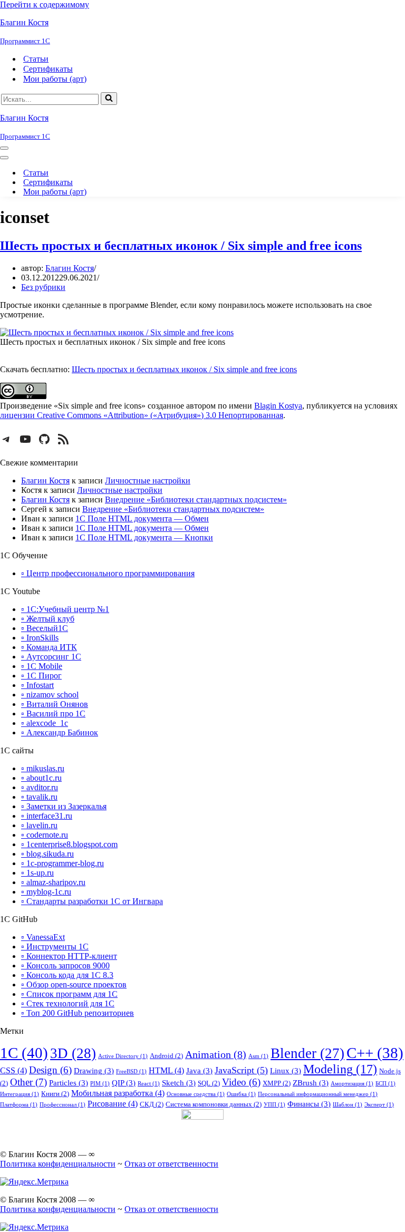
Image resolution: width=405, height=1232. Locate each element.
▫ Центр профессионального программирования (108, 573)
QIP (124, 1083)
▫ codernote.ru (44, 834)
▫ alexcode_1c (44, 723)
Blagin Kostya (278, 405)
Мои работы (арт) (54, 78)
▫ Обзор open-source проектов (74, 984)
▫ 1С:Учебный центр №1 (65, 609)
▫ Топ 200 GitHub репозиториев (77, 1012)
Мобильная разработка (118, 1093)
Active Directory (123, 1056)
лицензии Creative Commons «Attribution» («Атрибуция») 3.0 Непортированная (141, 415)
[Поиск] (109, 98)
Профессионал (62, 1105)
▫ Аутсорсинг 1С (51, 656)
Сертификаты (48, 68)
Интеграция (19, 1094)
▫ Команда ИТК (49, 647)
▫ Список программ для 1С (69, 994)
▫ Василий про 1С (53, 713)
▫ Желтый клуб (47, 618)
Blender (307, 1053)
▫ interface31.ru (46, 815)
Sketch (179, 1083)
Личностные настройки (147, 480)
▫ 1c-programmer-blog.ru (62, 863)
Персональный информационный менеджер (318, 1094)
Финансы (309, 1104)
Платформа (18, 1105)
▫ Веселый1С (44, 628)
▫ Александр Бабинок (59, 732)
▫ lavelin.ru (39, 825)
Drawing (94, 1070)
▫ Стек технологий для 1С (67, 1003)
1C (24, 1052)
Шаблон (347, 1105)
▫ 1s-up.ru (37, 872)
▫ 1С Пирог (41, 675)
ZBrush (311, 1083)
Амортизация (352, 1084)
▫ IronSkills (40, 637)
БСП (385, 1084)
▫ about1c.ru (41, 777)
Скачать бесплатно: (199, 360)
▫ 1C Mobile (41, 666)
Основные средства (196, 1094)
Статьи (36, 58)
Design (50, 1070)
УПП (274, 1105)
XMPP (277, 1083)
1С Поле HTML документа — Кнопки (144, 537)
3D (73, 1053)
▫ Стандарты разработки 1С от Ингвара (92, 901)
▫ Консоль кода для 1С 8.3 (67, 975)
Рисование (113, 1104)
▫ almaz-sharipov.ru (53, 882)
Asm (258, 1056)
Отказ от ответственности (171, 1163)
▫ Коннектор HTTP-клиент (69, 956)
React (149, 1084)
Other (28, 1082)
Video (241, 1082)
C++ (374, 1052)
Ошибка (241, 1094)
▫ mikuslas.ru (42, 768)
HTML (166, 1070)
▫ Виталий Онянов (54, 704)
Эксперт (379, 1105)
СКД (151, 1104)
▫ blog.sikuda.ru (47, 853)
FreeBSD (131, 1071)
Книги (55, 1094)
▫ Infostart (37, 685)
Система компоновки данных (214, 1104)
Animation (215, 1054)
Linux (285, 1070)
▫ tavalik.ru (39, 796)
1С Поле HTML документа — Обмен (142, 518)
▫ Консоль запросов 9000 (65, 965)
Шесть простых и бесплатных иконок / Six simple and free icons (181, 246)
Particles (68, 1083)
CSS (13, 1070)
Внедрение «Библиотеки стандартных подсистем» (196, 499)
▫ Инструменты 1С (55, 946)
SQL (209, 1083)
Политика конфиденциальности (57, 1163)
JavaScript (241, 1070)
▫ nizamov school (50, 694)
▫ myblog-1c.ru (46, 891)
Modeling (340, 1069)
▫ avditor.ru (39, 787)
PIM (100, 1084)
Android (166, 1056)
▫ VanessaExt (43, 937)
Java (199, 1070)
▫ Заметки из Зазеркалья (64, 806)
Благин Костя (69, 268)
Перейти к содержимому (44, 4)
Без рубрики (43, 287)
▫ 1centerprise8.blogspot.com (69, 844)
